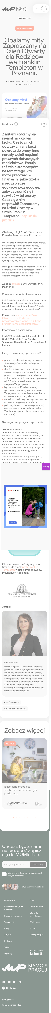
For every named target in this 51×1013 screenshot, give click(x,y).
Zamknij (46, 466)
